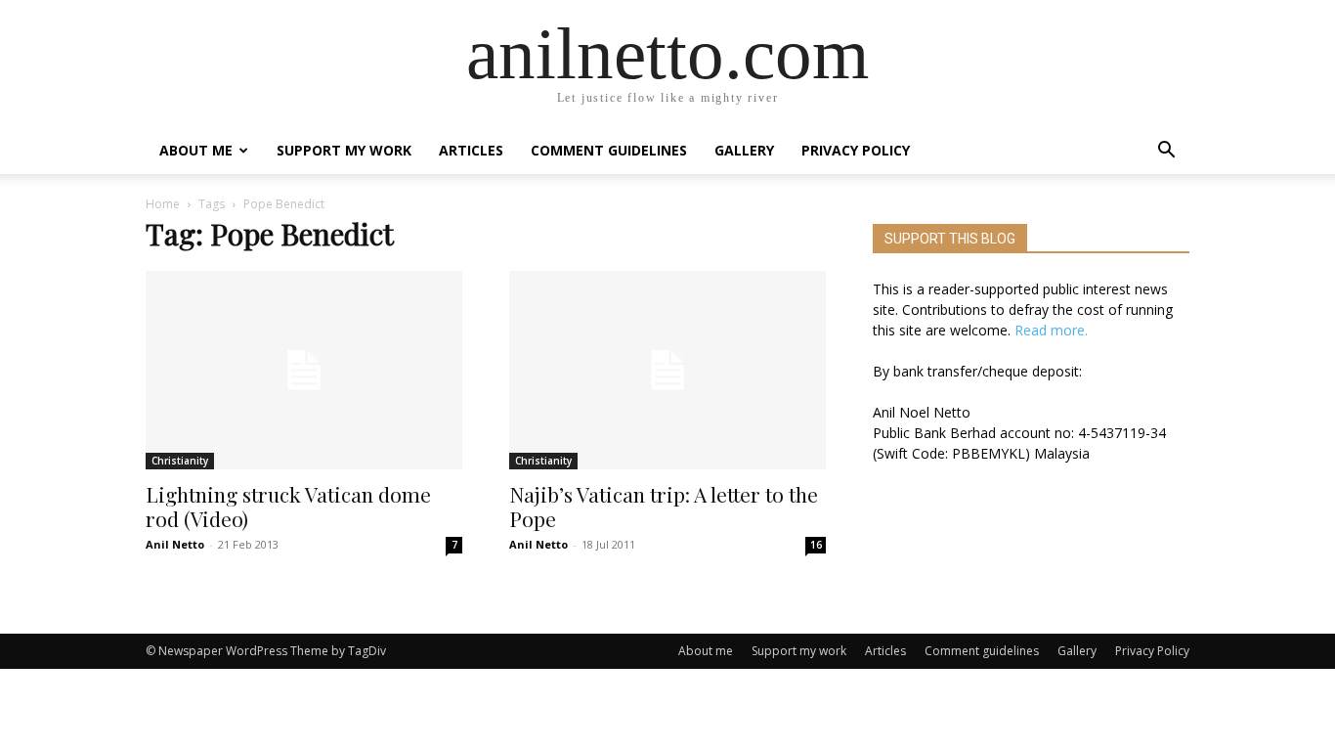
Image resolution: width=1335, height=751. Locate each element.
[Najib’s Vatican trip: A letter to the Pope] (667, 370)
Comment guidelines (609, 150)
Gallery (744, 150)
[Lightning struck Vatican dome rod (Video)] (304, 370)
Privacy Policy (855, 150)
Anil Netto (175, 544)
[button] (1165, 152)
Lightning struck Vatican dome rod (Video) (288, 506)
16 (816, 545)
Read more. (1051, 330)
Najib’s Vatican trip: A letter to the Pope (663, 506)
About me (196, 150)
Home (163, 204)
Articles (471, 150)
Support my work (344, 150)
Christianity (179, 460)
